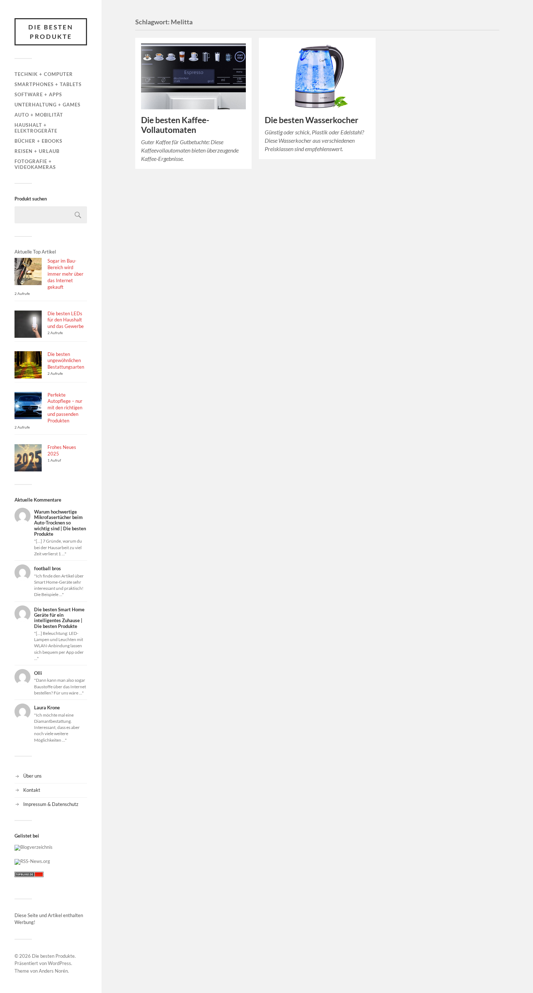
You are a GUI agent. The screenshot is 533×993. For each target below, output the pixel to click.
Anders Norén (53, 971)
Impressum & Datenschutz (50, 804)
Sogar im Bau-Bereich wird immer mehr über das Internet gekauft (65, 274)
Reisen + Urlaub (37, 151)
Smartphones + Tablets (48, 84)
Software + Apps (38, 94)
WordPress (59, 963)
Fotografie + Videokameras (35, 164)
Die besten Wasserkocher (311, 120)
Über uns (32, 776)
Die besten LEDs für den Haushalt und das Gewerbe (65, 320)
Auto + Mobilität (39, 115)
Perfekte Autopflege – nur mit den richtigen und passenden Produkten (64, 408)
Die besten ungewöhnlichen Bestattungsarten (65, 360)
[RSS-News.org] (32, 861)
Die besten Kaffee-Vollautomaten (175, 125)
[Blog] (34, 847)
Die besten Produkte (50, 31)
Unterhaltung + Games (47, 105)
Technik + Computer (44, 74)
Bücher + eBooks (38, 141)
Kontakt (31, 790)
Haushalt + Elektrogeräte (36, 128)
